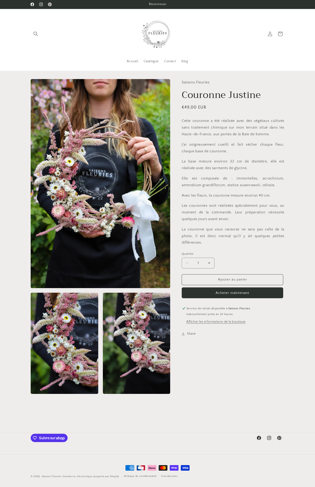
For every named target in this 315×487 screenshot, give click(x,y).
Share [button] (191, 334)
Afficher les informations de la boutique (216, 322)
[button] (36, 34)
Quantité (187, 253)
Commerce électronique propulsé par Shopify (90, 476)
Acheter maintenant (232, 293)
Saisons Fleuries (52, 476)
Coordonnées (169, 476)
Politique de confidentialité (140, 476)
